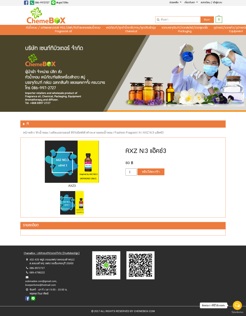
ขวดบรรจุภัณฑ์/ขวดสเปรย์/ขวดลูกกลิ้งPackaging (185, 30)
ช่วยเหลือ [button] (174, 3)
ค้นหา (207, 19)
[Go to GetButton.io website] (237, 312)
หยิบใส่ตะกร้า (151, 171)
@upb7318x (61, 3)
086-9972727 (41, 3)
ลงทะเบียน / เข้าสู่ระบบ (211, 3)
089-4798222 (37, 272)
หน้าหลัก (28, 132)
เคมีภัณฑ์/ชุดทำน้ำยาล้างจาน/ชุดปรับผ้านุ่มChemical (131, 30)
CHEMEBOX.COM (144, 311)
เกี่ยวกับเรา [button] (190, 3)
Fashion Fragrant (126, 132)
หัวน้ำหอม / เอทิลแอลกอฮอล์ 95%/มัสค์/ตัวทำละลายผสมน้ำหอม (74, 132)
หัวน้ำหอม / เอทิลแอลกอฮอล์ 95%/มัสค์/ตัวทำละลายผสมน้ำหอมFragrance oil (63, 30)
